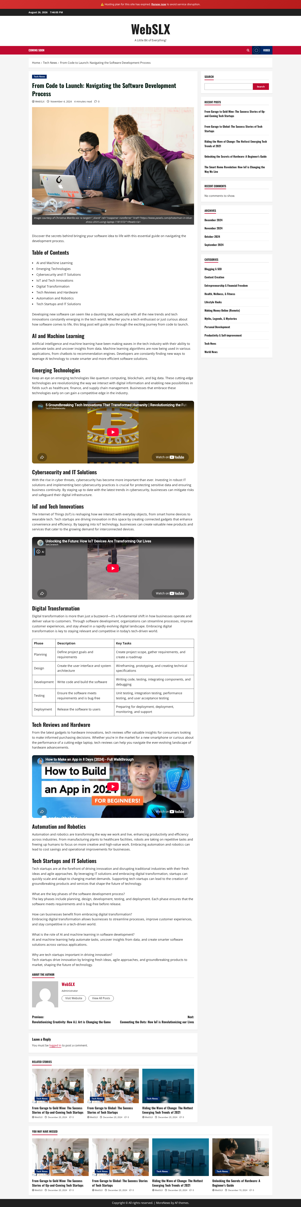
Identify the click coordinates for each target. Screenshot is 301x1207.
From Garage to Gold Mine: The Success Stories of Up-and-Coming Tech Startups (57, 1110)
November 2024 (213, 228)
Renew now (158, 4)
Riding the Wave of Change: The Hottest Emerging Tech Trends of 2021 (167, 1110)
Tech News (39, 76)
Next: (157, 1019)
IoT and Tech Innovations (54, 280)
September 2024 (213, 245)
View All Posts (101, 998)
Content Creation (214, 277)
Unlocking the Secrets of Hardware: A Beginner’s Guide (235, 156)
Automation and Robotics (55, 298)
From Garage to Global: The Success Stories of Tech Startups (110, 1110)
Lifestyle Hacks (213, 302)
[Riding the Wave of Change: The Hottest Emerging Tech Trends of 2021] (168, 1086)
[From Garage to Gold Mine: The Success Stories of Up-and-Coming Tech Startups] (58, 1086)
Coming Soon (36, 50)
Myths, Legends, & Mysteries (220, 318)
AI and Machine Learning (54, 263)
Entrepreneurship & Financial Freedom (226, 285)
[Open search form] (248, 50)
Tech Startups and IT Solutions (58, 304)
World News (211, 352)
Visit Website (73, 998)
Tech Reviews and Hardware (57, 292)
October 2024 (212, 236)
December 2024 (213, 220)
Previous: (71, 1019)
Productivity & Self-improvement (223, 335)
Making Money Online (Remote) (222, 310)
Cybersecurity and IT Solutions (58, 274)
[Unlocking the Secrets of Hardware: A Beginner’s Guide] (240, 1157)
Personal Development (217, 327)
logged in (55, 1045)
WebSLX (150, 28)
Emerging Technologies (53, 269)
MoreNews (163, 1203)
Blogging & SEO (213, 269)
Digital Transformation (53, 286)
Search (209, 77)
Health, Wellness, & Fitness (219, 294)
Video (266, 50)
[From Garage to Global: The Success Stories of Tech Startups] (113, 1086)
